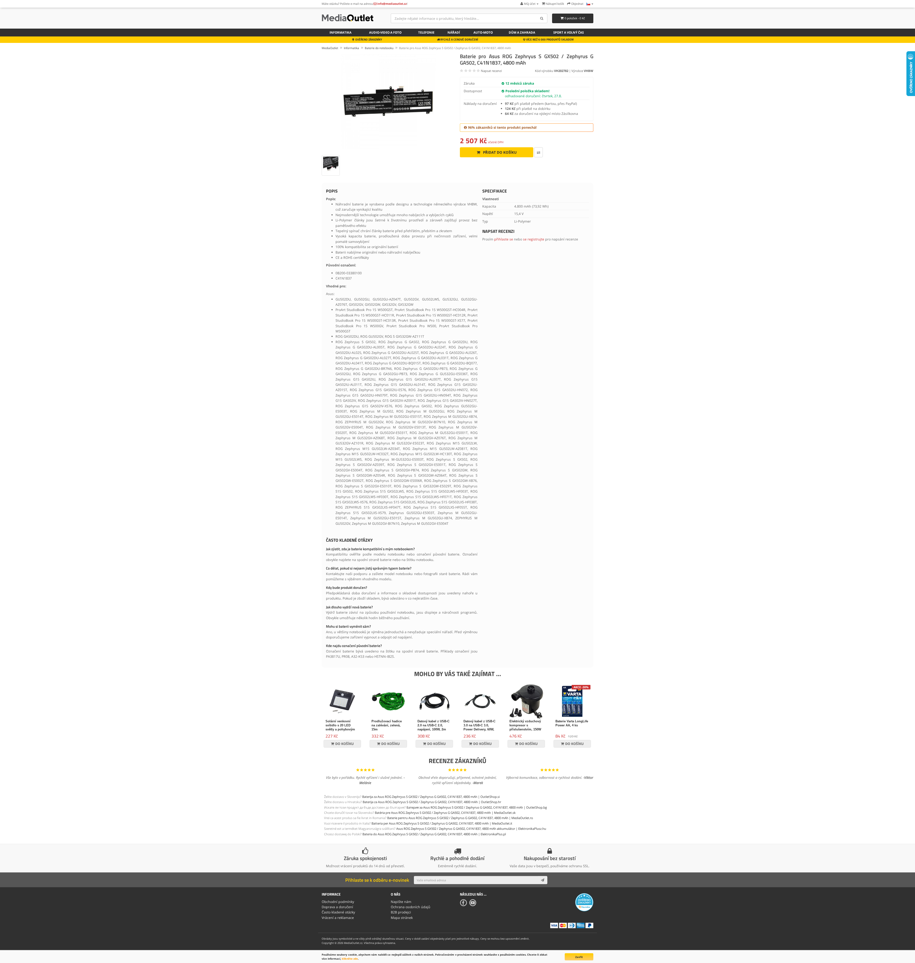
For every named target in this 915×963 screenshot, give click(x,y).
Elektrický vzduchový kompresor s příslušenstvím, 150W (525, 725)
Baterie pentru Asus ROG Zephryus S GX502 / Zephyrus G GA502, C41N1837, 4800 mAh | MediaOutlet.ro (460, 818)
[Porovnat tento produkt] (538, 152)
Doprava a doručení (337, 907)
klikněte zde (350, 958)
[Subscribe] (542, 880)
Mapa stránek (402, 917)
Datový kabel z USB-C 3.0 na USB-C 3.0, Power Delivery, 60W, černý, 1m (479, 727)
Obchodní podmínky (338, 901)
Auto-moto (483, 32)
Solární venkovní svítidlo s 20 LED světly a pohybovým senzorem (340, 727)
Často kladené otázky (338, 912)
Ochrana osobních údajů (410, 907)
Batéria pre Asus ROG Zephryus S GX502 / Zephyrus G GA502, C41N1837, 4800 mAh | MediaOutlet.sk (445, 812)
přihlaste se (503, 239)
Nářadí (453, 32)
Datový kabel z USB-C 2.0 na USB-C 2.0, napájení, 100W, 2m (433, 725)
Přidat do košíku (499, 152)
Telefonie (426, 32)
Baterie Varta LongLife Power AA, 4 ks (571, 723)
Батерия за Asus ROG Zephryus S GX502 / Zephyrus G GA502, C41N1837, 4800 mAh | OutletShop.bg (477, 807)
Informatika (340, 32)
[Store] (589, 4)
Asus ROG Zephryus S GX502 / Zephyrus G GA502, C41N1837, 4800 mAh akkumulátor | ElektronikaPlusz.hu (471, 828)
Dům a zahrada (522, 32)
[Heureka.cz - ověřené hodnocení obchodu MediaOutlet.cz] (584, 902)
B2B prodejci (401, 912)
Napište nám (401, 901)
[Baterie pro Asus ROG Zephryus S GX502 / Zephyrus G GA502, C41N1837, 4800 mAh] (388, 101)
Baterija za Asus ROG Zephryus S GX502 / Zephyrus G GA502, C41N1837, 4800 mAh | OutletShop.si (431, 797)
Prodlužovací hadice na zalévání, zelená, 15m (386, 725)
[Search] (542, 18)
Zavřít (579, 957)
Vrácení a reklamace (338, 917)
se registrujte (533, 239)
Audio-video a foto (385, 32)
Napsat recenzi (491, 71)
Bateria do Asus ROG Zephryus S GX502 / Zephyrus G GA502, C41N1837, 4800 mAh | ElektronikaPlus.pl (434, 834)
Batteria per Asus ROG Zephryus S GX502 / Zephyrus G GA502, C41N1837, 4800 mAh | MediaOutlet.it (441, 823)
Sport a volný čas (568, 32)
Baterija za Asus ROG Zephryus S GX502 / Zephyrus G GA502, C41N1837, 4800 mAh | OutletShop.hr (432, 802)
